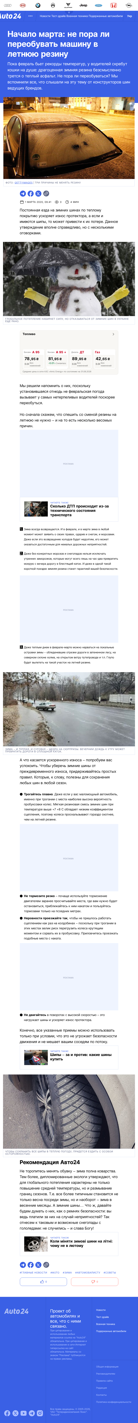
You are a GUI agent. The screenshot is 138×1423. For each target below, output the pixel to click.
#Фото (54, 1272)
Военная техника (77, 16)
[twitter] (38, 194)
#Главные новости (33, 1272)
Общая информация (107, 1366)
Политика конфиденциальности (113, 1402)
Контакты (101, 1395)
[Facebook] (7, 1413)
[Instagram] (40, 1413)
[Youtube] (24, 1413)
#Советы (110, 1272)
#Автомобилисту (87, 1272)
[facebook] (31, 194)
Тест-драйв (58, 16)
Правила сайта (104, 1380)
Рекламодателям (105, 1373)
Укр (129, 16)
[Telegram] (32, 1413)
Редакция (101, 1387)
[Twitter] (15, 1413)
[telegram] (23, 194)
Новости (45, 16)
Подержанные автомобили (106, 16)
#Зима (67, 1272)
